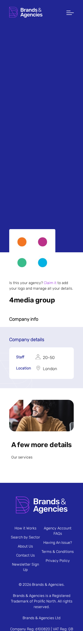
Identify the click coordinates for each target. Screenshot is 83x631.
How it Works (25, 528)
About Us (25, 546)
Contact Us (25, 555)
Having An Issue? (57, 542)
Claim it (50, 283)
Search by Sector (25, 537)
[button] (70, 13)
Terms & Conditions (58, 551)
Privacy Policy (58, 560)
